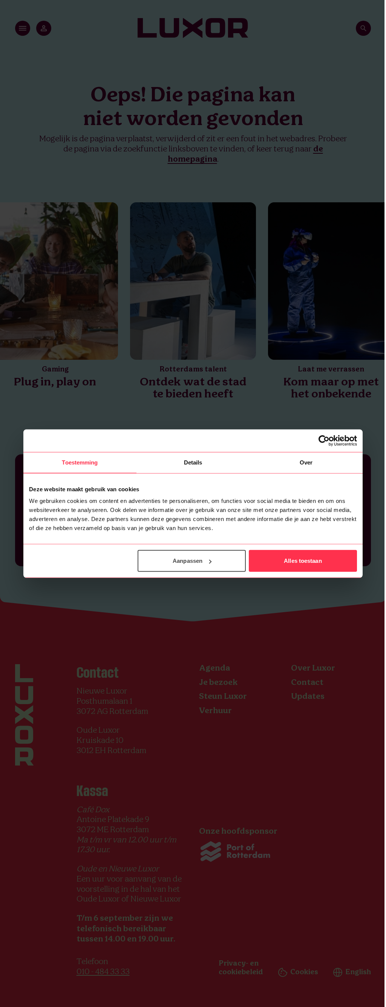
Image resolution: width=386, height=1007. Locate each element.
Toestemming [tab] (80, 462)
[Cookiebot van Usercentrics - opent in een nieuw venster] (324, 440)
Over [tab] (306, 462)
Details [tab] (193, 462)
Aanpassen (187, 561)
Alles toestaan (303, 561)
